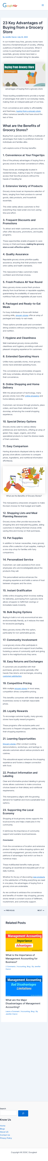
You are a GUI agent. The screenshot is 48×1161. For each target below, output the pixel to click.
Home (2, 1126)
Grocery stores (9, 744)
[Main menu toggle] (42, 5)
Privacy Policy (6, 1138)
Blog (28, 966)
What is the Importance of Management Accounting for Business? (22, 958)
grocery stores (22, 315)
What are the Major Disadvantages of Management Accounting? (23, 1003)
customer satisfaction (12, 676)
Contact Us (5, 1135)
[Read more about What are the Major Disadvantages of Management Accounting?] (24, 986)
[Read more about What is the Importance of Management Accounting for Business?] (24, 941)
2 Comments (10, 966)
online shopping (32, 396)
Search (3, 1108)
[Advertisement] (24, 1069)
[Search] (23, 1113)
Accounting (21, 966)
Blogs (2, 1129)
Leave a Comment (12, 1011)
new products (39, 877)
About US (4, 1132)
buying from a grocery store (28, 111)
